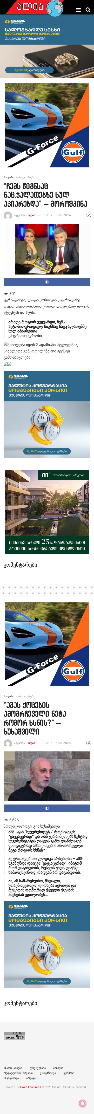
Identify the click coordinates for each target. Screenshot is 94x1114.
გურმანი (68, 1073)
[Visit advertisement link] (47, 129)
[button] (47, 364)
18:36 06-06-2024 (57, 743)
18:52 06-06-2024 (57, 215)
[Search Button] (88, 10)
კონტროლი (48, 1073)
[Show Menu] (78, 10)
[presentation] (5, 364)
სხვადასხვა (11, 1078)
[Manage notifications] (83, 1103)
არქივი (31, 1078)
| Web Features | (30, 1087)
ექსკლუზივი (38, 1068)
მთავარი (9, 177)
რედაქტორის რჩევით (18, 1073)
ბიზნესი (58, 1068)
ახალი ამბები (26, 177)
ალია (31, 215)
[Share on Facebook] (47, 282)
